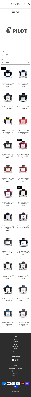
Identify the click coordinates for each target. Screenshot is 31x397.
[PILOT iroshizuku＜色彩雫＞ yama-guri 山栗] (7, 145)
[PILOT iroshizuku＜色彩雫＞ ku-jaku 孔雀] (7, 289)
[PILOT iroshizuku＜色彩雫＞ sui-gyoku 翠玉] (23, 97)
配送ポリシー (15, 371)
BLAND (15, 344)
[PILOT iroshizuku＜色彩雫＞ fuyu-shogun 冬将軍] (23, 242)
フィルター (3, 51)
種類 (2, 59)
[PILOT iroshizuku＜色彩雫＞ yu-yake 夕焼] (7, 169)
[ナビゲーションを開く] (2, 4)
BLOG (15, 349)
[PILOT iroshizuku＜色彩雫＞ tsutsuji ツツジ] (23, 193)
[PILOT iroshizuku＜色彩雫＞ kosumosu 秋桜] (23, 145)
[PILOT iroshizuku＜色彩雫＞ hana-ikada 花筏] (23, 121)
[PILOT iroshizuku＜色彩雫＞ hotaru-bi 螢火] (7, 121)
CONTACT (15, 351)
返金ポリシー (15, 375)
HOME (15, 339)
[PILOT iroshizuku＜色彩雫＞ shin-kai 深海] (7, 74)
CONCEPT (15, 342)
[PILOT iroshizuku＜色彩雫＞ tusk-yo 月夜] (23, 289)
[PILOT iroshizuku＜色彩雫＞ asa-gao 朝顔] (23, 313)
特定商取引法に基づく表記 (15, 368)
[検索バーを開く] (25, 4)
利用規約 (15, 373)
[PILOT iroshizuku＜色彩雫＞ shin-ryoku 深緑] (23, 265)
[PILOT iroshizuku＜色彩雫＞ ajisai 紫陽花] (7, 97)
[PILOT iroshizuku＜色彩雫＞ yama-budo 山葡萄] (23, 216)
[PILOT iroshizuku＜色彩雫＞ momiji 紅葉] (7, 193)
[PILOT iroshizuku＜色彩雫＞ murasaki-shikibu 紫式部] (7, 216)
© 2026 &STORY (15, 391)
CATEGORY (15, 346)
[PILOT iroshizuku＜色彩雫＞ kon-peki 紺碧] (23, 74)
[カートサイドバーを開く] (29, 4)
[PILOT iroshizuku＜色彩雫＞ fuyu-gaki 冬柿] (23, 169)
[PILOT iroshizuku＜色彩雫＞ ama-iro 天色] (7, 313)
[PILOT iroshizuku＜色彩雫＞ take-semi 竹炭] (7, 242)
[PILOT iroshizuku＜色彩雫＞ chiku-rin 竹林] (7, 265)
